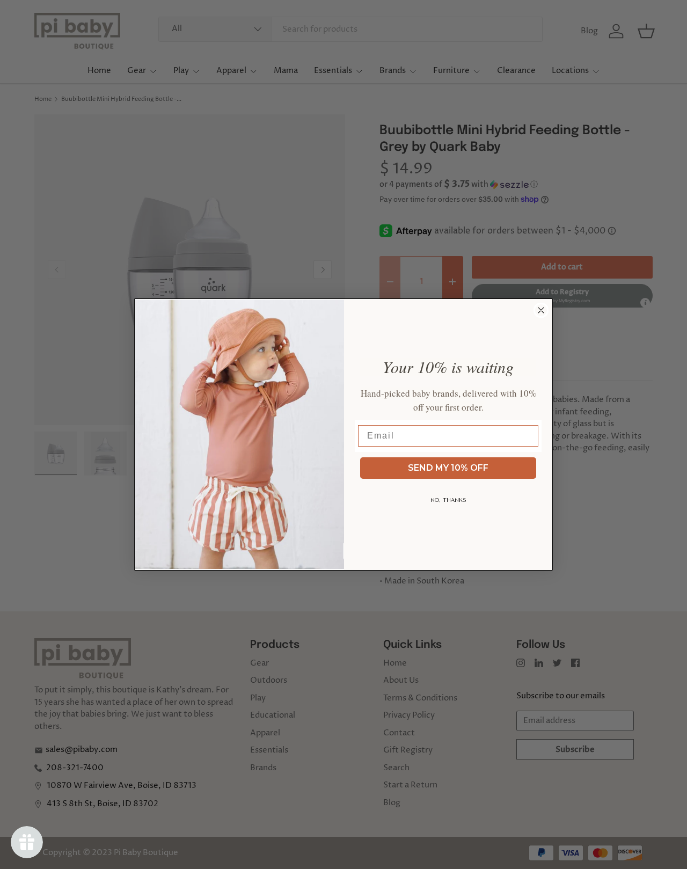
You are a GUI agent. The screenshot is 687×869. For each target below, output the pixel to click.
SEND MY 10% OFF (448, 468)
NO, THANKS (448, 500)
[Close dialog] (541, 310)
